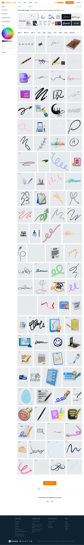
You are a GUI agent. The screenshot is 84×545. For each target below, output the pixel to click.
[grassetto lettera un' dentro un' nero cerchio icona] (74, 143)
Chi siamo (50, 524)
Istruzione (17, 528)
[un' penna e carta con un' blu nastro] (26, 431)
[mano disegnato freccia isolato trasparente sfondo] (41, 215)
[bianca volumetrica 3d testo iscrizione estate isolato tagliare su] (74, 110)
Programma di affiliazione (37, 524)
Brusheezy (17, 521)
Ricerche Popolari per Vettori (36, 527)
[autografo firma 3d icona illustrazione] (74, 358)
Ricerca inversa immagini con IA (20, 532)
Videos (24, 2)
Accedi (78, 2)
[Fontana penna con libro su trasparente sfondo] (73, 44)
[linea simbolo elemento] (58, 127)
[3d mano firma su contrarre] (41, 110)
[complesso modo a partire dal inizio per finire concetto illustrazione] (72, 233)
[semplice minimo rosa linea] (51, 233)
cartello (60, 32)
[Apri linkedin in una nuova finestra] (23, 541)
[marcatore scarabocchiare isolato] (41, 342)
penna (39, 32)
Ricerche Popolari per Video (36, 531)
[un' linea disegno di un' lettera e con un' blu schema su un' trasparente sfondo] (60, 162)
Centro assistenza (51, 521)
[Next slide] (80, 32)
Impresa (16, 526)
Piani (56, 2)
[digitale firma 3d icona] (62, 396)
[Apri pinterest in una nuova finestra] (25, 541)
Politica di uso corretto (70, 541)
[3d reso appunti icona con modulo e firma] (51, 377)
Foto (20, 2)
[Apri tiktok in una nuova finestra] (27, 541)
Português (67, 524)
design (44, 32)
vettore (65, 32)
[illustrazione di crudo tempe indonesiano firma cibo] (43, 162)
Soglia (3, 46)
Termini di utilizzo (55, 541)
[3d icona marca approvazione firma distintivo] (55, 325)
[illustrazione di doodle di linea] (41, 94)
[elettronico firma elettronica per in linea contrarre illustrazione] (58, 358)
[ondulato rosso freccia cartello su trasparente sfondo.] (25, 215)
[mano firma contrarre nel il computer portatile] (25, 342)
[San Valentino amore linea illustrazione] (74, 78)
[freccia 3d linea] (74, 467)
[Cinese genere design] (58, 94)
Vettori (14, 2)
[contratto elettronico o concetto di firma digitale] (41, 127)
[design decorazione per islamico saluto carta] (58, 110)
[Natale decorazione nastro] (58, 198)
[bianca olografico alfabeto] (41, 287)
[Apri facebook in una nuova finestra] (20, 541)
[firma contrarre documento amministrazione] (44, 396)
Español (66, 523)
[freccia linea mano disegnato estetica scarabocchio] (74, 198)
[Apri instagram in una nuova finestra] (22, 541)
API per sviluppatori (19, 529)
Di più (36, 2)
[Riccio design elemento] (74, 287)
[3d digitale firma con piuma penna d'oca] (74, 414)
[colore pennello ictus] (73, 181)
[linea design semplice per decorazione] (55, 44)
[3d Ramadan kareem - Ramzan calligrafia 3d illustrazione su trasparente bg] (37, 449)
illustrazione (72, 32)
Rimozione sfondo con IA (20, 534)
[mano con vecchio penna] (58, 61)
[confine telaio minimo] (58, 467)
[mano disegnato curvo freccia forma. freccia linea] (58, 78)
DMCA (33, 523)
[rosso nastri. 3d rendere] (48, 305)
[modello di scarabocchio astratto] (37, 325)
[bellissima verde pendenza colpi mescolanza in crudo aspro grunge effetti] (55, 449)
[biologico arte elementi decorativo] (58, 270)
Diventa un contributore (50, 527)
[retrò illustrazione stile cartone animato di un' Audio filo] (21, 253)
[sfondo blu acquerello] (73, 449)
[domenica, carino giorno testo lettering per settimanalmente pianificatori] (41, 61)
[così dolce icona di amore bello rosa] (25, 127)
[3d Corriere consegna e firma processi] (41, 181)
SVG (21, 32)
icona (55, 32)
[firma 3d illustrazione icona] (25, 78)
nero (78, 32)
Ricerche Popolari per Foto (37, 529)
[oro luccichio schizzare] (41, 467)
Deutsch (66, 526)
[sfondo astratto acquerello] (74, 215)
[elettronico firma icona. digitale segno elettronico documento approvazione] (41, 431)
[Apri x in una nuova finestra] (29, 541)
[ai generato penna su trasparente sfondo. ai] (25, 61)
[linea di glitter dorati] (74, 61)
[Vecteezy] (6, 2)
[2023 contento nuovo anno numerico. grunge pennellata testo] (25, 198)
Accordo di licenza (35, 521)
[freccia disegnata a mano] (25, 467)
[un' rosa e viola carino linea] (55, 181)
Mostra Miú (76, 23)
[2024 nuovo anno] (27, 305)
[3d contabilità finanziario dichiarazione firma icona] (22, 325)
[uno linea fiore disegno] (41, 143)
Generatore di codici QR (19, 535)
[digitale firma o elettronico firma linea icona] (35, 377)
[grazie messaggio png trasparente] (74, 94)
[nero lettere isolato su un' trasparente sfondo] (41, 78)
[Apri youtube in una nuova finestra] (31, 541)
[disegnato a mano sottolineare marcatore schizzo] (27, 162)
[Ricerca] (77, 6)
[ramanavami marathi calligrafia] (58, 287)
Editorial (30, 2)
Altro (66, 529)
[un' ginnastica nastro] (58, 215)
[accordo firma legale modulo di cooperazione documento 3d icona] (58, 414)
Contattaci (50, 523)
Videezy (16, 524)
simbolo (49, 32)
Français (66, 528)
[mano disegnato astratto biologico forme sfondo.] (55, 431)
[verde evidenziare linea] (41, 270)
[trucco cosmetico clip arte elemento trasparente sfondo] (74, 270)
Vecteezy (16, 523)
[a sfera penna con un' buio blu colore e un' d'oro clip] (41, 414)
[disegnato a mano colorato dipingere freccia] (73, 431)
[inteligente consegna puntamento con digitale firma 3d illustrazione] (74, 342)
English (66, 521)
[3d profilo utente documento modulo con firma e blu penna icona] (35, 233)
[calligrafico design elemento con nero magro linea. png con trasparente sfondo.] (25, 270)
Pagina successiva (50, 483)
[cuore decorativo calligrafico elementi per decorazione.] (25, 287)
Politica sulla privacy (62, 541)
